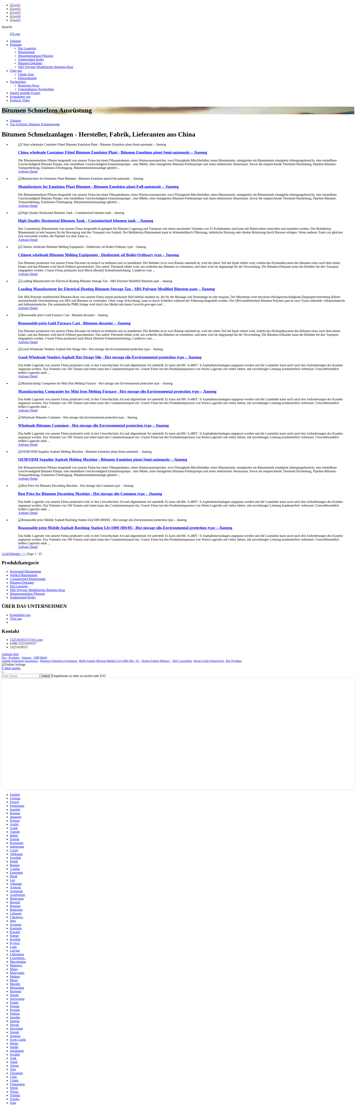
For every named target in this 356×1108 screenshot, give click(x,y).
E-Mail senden (11, 668)
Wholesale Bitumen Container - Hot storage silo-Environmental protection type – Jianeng (93, 425)
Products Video (20, 100)
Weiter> (17, 554)
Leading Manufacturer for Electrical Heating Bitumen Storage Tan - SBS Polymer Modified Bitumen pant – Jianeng (116, 289)
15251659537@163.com (26, 639)
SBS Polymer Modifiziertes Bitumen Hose (45, 67)
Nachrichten (18, 82)
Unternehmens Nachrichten (36, 89)
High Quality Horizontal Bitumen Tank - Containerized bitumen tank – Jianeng (85, 220)
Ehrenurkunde (27, 78)
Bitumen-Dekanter (30, 63)
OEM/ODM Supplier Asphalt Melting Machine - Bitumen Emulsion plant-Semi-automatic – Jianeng (102, 459)
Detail (33, 171)
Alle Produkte (233, 660)
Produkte (16, 44)
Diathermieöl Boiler (31, 59)
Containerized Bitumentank (28, 579)
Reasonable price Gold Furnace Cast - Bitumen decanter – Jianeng (74, 323)
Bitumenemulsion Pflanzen (35, 56)
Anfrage (24, 171)
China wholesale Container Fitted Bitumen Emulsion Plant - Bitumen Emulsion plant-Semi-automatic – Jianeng (112, 152)
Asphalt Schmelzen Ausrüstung (20, 660)
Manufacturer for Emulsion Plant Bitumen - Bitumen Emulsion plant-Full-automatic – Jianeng (98, 186)
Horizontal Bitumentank (25, 571)
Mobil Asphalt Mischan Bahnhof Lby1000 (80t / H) (109, 660)
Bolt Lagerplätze (182, 660)
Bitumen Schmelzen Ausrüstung (58, 660)
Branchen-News (28, 85)
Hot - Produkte (11, 657)
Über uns (16, 70)
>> (25, 554)
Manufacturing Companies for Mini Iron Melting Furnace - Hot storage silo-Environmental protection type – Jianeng (117, 391)
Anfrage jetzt (10, 654)
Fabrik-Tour (26, 74)
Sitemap (27, 657)
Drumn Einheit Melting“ (156, 660)
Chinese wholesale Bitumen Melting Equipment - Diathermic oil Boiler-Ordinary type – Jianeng (98, 255)
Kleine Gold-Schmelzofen (209, 660)
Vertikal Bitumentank (23, 575)
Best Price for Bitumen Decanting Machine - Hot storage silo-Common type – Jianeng (90, 494)
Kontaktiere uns (20, 96)
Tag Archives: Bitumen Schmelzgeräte (35, 124)
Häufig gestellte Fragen (25, 93)
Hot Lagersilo (27, 48)
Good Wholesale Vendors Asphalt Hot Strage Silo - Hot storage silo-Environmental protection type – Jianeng (109, 357)
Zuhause (15, 41)
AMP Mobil (40, 657)
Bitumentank (26, 52)
